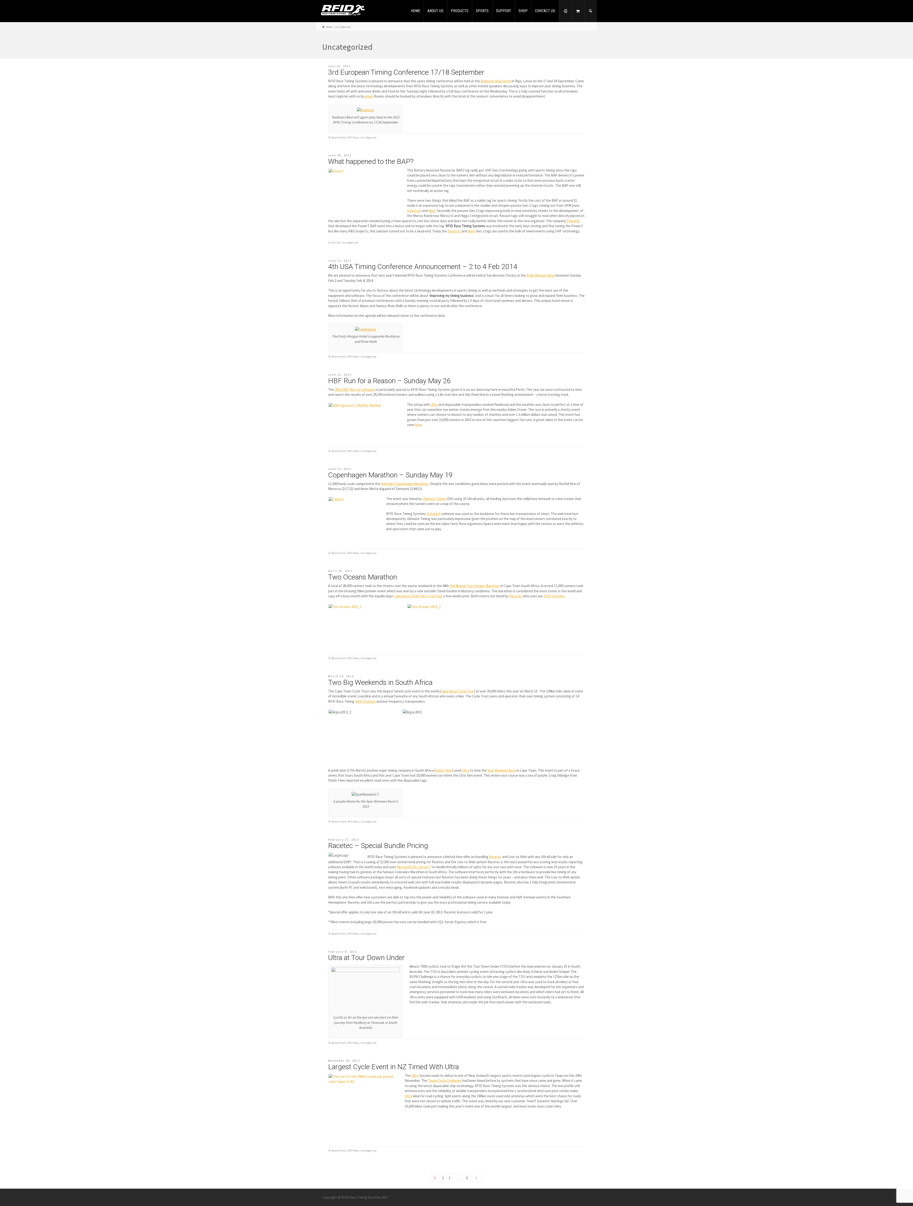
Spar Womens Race (501, 770)
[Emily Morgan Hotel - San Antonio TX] (365, 329)
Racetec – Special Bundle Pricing (378, 845)
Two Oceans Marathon (362, 577)
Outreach (434, 513)
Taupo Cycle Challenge (444, 1080)
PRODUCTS (459, 11)
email (369, 96)
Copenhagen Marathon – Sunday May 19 (390, 475)
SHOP (523, 11)
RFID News (353, 137)
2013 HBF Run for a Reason (355, 389)
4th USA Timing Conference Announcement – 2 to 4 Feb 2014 (422, 266)
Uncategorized (368, 137)
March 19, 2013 (341, 676)
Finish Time (443, 770)
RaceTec (515, 596)
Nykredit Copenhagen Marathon (404, 483)
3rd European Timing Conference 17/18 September (406, 72)
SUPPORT (503, 11)
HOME (415, 11)
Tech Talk (336, 242)
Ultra (434, 404)
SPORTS (482, 11)
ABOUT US (435, 11)
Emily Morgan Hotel (541, 275)
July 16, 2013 (339, 66)
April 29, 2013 (340, 571)
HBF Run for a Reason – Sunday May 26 (389, 381)
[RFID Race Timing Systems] (343, 10)
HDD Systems (554, 596)
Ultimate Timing (434, 498)
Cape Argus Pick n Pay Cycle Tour (418, 596)
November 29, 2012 (344, 1060)
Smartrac (413, 210)
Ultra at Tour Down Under (366, 957)
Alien (432, 210)
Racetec (495, 856)
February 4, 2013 (342, 951)
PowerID (573, 221)
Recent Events (338, 137)
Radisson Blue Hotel (496, 81)
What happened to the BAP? (370, 161)
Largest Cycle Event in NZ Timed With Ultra (393, 1067)
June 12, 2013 (339, 260)
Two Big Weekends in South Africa (380, 682)
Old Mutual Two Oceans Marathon (475, 585)
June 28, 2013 (339, 155)
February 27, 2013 (343, 839)
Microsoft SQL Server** (414, 867)
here (418, 424)
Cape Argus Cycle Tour (457, 691)
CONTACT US (545, 11)
